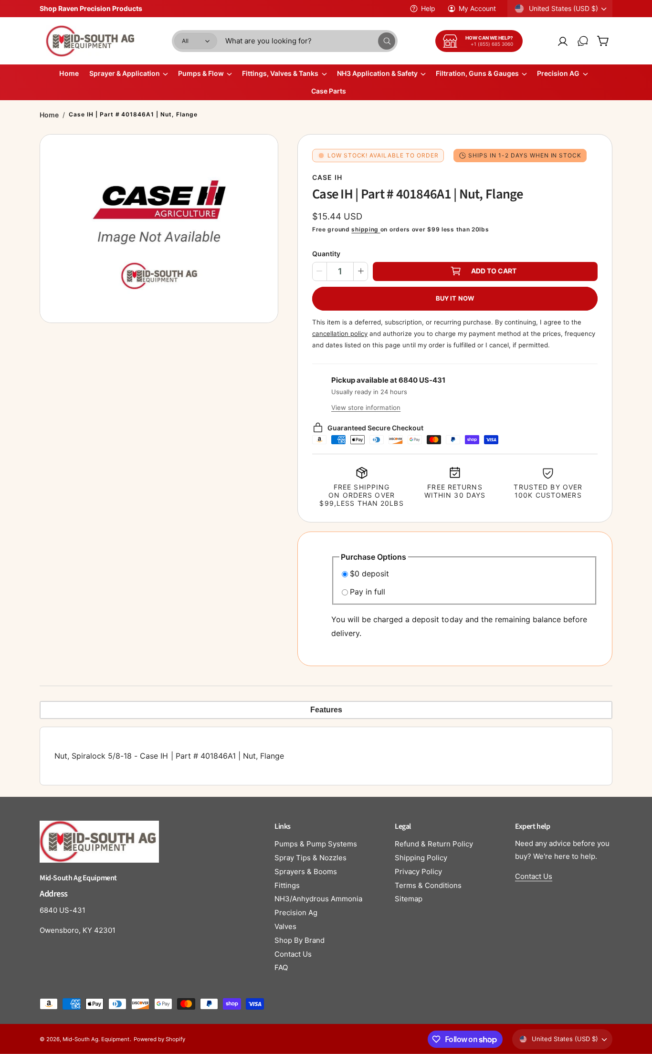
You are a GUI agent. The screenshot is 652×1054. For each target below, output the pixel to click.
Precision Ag (295, 912)
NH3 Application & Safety (377, 73)
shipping (365, 229)
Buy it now (455, 298)
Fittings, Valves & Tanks (280, 73)
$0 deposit (369, 573)
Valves (285, 926)
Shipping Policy (421, 857)
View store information (365, 407)
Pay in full (367, 591)
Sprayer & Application (124, 73)
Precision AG (558, 73)
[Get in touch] (583, 41)
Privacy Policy (418, 871)
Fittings (287, 885)
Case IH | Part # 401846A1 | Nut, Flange (133, 114)
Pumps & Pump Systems (315, 843)
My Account (477, 8)
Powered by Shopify (159, 1039)
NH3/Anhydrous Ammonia (318, 898)
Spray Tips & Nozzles (310, 857)
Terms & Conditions (428, 885)
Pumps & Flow (201, 73)
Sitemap (408, 898)
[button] (603, 41)
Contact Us (293, 954)
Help (428, 8)
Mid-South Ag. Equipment (96, 1039)
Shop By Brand (299, 940)
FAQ (281, 967)
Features (326, 710)
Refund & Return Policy (434, 843)
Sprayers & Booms (305, 871)
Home (49, 115)
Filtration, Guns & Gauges (477, 73)
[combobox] (310, 41)
